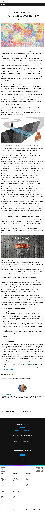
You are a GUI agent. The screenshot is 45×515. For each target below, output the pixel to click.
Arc (22, 10)
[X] (39, 468)
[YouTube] (42, 471)
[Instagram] (39, 471)
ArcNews (3, 4)
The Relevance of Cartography (19, 12)
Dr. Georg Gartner (29, 364)
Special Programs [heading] (16, 489)
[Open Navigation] (43, 1)
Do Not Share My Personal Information (37, 510)
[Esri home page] (3, 1)
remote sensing (12, 227)
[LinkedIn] (42, 468)
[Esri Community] (37, 471)
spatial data (29, 52)
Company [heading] (2, 489)
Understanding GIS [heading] (29, 473)
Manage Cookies (27, 510)
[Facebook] (37, 468)
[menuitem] (7, 475)
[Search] (40, 1)
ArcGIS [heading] (2, 473)
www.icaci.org (26, 306)
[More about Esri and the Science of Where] (3, 469)
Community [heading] (15, 473)
